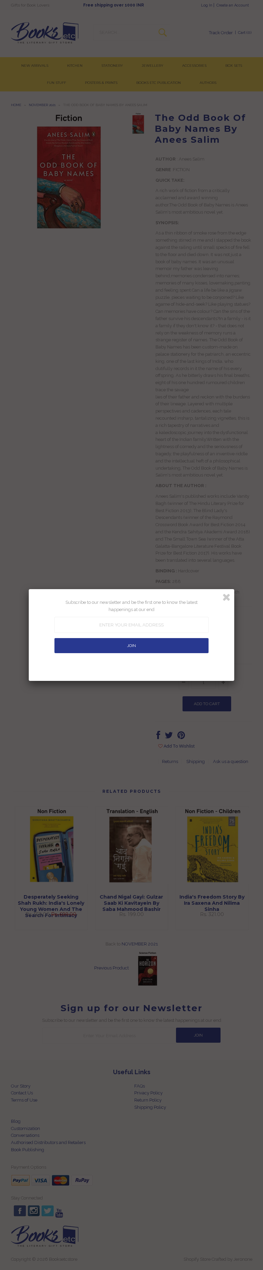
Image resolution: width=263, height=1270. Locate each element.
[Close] (226, 597)
